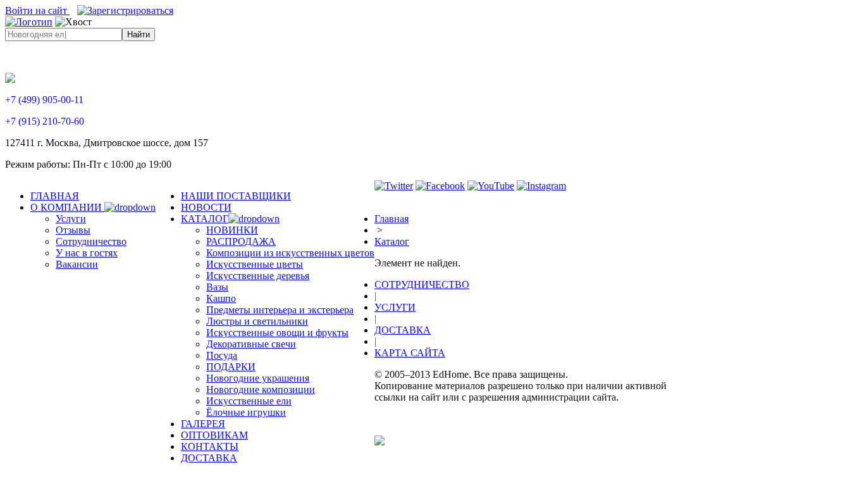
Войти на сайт (37, 10)
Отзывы (73, 230)
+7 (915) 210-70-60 (44, 121)
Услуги (71, 218)
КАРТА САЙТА (409, 352)
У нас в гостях (87, 252)
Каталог (391, 241)
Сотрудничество (91, 241)
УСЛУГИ (395, 307)
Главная (391, 218)
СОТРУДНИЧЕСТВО (421, 284)
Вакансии (77, 264)
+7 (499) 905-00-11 (44, 99)
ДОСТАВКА (402, 330)
